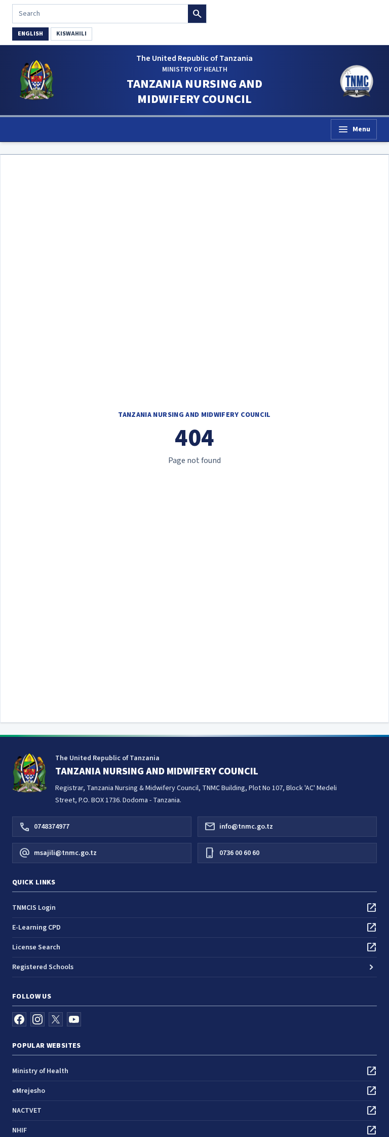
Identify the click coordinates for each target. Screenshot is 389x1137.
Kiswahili (71, 33)
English (30, 33)
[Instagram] (37, 1019)
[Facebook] (19, 1019)
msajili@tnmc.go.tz (58, 853)
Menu (353, 129)
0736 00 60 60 (231, 853)
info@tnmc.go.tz (238, 826)
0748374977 (44, 826)
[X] (56, 1019)
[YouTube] (74, 1019)
